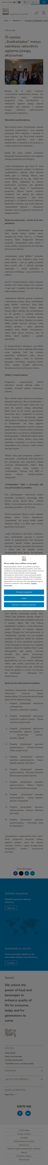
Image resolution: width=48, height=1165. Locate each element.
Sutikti (24, 598)
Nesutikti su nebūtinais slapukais (24, 605)
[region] (24, 582)
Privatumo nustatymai (24, 592)
